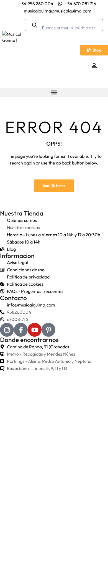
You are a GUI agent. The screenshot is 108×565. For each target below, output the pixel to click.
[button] (54, 92)
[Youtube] (35, 330)
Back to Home (54, 185)
